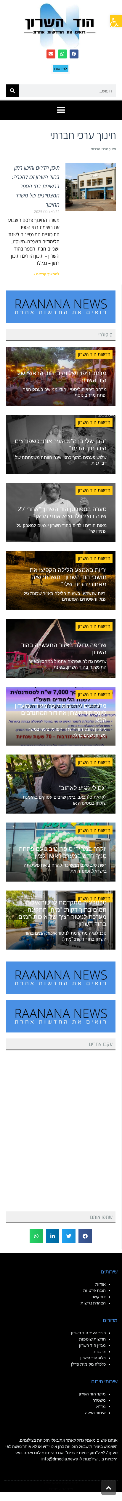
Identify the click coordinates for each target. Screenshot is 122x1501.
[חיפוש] (12, 90)
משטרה (99, 1400)
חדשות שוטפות (92, 1339)
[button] (116, 21)
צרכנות (100, 1351)
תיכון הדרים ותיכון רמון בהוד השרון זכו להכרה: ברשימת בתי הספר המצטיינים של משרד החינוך (36, 186)
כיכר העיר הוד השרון (88, 1332)
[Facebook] (74, 54)
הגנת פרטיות (94, 1290)
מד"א (101, 1406)
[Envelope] (50, 54)
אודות (100, 1284)
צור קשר (99, 1296)
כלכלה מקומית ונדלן (88, 1364)
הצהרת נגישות (93, 1303)
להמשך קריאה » (46, 274)
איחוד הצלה (95, 1412)
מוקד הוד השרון (92, 1394)
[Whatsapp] (62, 54)
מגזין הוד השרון (92, 1345)
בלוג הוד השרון (93, 1357)
